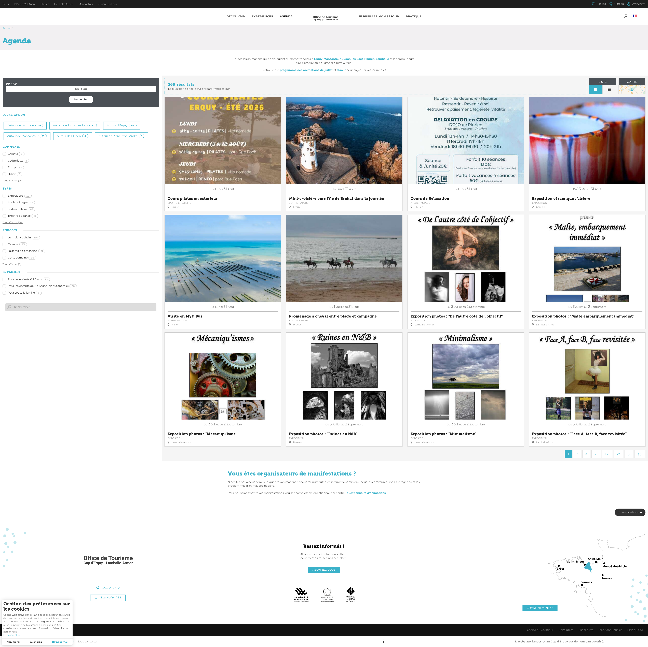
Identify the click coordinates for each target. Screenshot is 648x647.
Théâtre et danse (22, 215)
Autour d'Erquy (120, 125)
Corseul (15, 153)
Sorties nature (20, 209)
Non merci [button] (13, 641)
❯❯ (640, 453)
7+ (596, 453)
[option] (515, 641)
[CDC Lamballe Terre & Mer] (301, 594)
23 (618, 453)
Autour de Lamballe (24, 125)
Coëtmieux (17, 160)
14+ (607, 453)
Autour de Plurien (71, 136)
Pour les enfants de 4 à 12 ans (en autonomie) (41, 285)
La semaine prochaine (25, 250)
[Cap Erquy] (108, 560)
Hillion (14, 174)
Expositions (18, 195)
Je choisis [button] (36, 641)
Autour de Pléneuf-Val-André (120, 136)
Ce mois (16, 244)
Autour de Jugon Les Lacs (73, 125)
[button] (235, 16)
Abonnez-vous (324, 569)
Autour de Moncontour (26, 136)
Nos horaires (110, 597)
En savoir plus (11, 635)
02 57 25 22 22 (110, 588)
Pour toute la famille (23, 292)
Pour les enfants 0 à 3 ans (28, 279)
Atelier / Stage (20, 202)
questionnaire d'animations (366, 493)
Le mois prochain (23, 237)
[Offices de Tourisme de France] (350, 594)
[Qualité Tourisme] (328, 594)
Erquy (15, 167)
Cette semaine (21, 257)
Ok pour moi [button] (60, 641)
